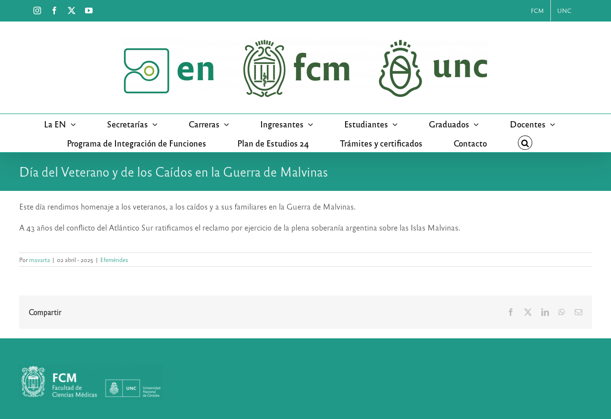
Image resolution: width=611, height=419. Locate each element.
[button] (525, 142)
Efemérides (114, 259)
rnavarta (39, 259)
